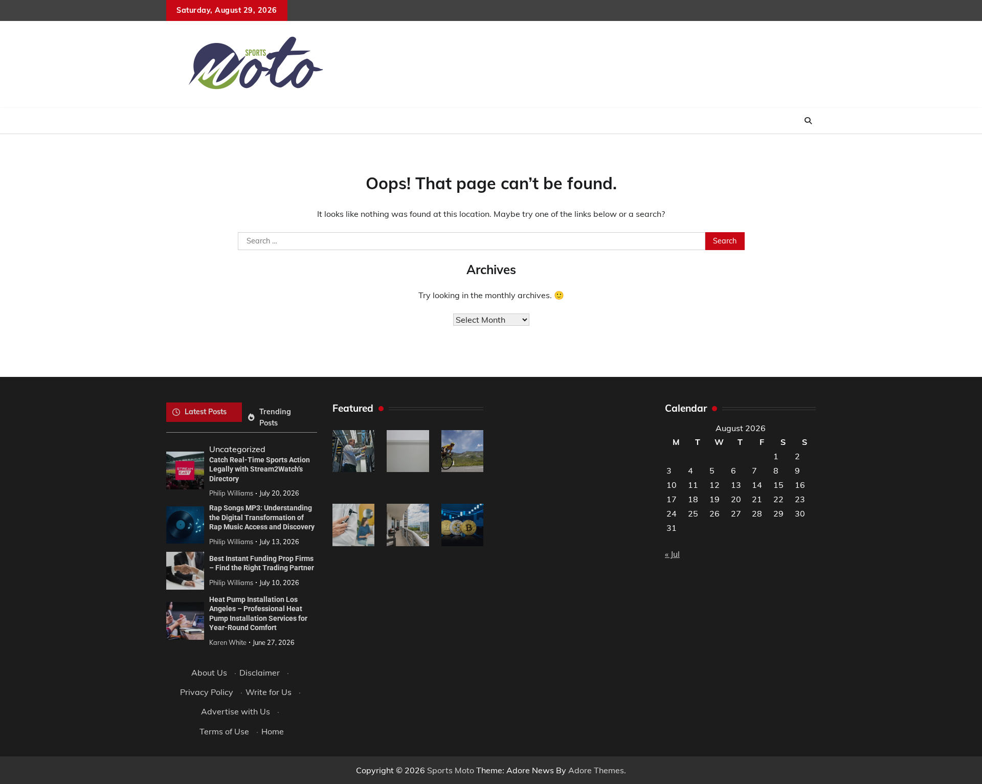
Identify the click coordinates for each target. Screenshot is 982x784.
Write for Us (269, 692)
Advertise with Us (235, 711)
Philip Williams (231, 493)
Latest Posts (206, 411)
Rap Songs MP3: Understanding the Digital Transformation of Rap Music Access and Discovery (262, 517)
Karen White (228, 642)
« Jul (672, 554)
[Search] (808, 120)
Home (272, 731)
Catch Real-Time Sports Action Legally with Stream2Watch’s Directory (259, 469)
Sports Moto (450, 770)
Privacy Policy (206, 692)
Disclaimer (259, 672)
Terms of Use (224, 731)
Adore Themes (596, 770)
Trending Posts (275, 417)
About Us (209, 672)
